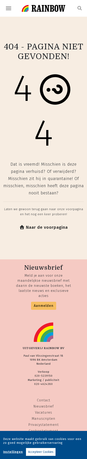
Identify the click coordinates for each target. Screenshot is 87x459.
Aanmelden (43, 306)
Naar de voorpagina (46, 227)
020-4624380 (43, 384)
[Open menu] (8, 8)
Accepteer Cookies (40, 452)
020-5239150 (44, 375)
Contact (43, 400)
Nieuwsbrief (43, 406)
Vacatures (43, 412)
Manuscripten (43, 419)
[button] (43, 227)
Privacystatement (43, 425)
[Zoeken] (80, 8)
